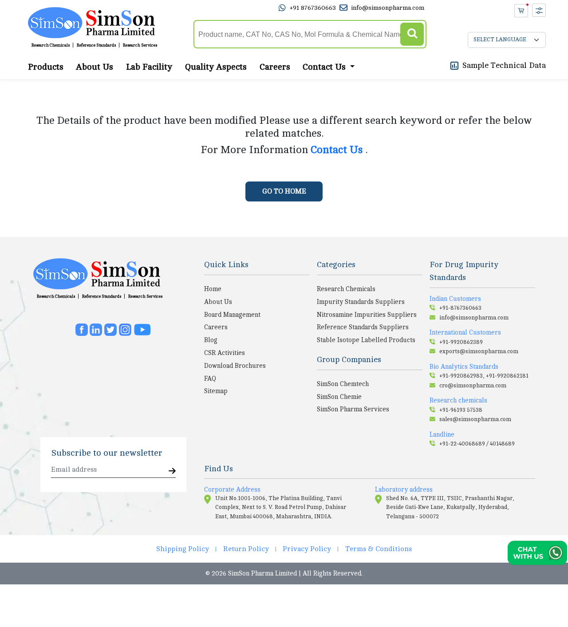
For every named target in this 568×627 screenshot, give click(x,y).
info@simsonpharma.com (387, 7)
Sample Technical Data (504, 65)
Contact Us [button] (325, 67)
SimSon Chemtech (343, 383)
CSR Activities (224, 352)
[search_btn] (412, 34)
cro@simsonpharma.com (472, 386)
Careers (275, 67)
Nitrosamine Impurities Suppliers (367, 314)
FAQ (210, 378)
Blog (210, 339)
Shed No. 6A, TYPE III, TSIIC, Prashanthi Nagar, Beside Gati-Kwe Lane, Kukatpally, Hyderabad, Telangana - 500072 (450, 507)
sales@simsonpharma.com (475, 419)
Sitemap (216, 390)
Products (45, 67)
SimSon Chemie (339, 396)
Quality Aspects (216, 67)
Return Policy (246, 549)
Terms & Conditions (378, 549)
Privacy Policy (307, 549)
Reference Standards (96, 45)
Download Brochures (235, 365)
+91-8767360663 (460, 308)
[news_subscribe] (172, 471)
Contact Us (338, 150)
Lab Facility (149, 67)
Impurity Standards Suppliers (361, 301)
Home (212, 288)
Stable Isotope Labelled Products (366, 339)
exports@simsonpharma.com (478, 351)
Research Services (140, 45)
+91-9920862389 (461, 342)
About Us (94, 67)
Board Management (232, 314)
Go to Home (284, 191)
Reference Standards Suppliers (363, 327)
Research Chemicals (51, 45)
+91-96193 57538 (460, 410)
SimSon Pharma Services (353, 409)
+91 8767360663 (312, 7)
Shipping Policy (182, 549)
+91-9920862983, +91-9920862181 (484, 376)
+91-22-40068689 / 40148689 (477, 444)
